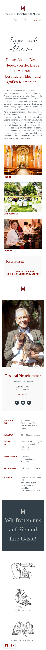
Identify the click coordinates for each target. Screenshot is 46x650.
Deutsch (35, 20)
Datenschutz (29, 640)
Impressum (16, 640)
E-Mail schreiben (23, 395)
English (40, 20)
